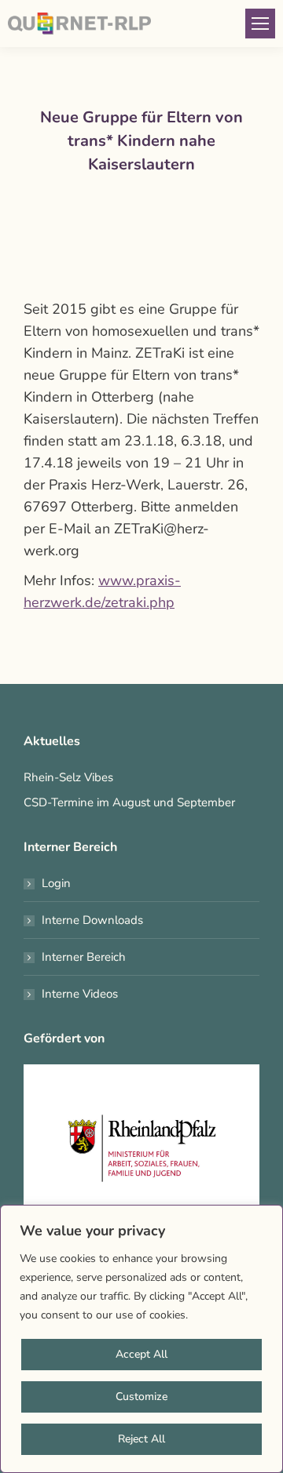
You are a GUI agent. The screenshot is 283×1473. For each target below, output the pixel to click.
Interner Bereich (84, 957)
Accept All (141, 1354)
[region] (141, 1339)
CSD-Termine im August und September (129, 802)
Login (56, 883)
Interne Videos (80, 994)
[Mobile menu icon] (260, 23)
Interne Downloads (92, 920)
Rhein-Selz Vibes (68, 777)
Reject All (141, 1438)
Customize (141, 1396)
